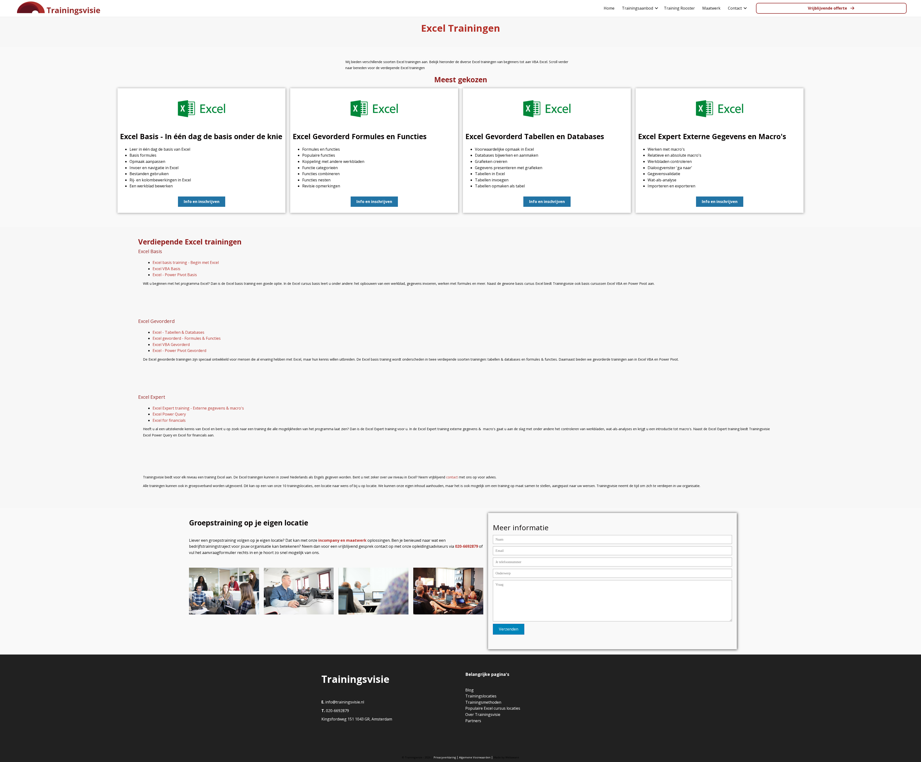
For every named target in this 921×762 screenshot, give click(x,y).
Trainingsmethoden (483, 702)
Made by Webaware (506, 757)
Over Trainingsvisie (482, 714)
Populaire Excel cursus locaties (492, 708)
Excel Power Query (169, 414)
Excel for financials (169, 420)
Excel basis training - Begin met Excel (186, 262)
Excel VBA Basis (166, 268)
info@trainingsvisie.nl (344, 702)
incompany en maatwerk (342, 540)
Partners (473, 720)
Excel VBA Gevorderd (171, 344)
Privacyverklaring (445, 757)
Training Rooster (679, 8)
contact (452, 477)
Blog (469, 690)
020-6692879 (337, 710)
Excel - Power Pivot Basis (175, 274)
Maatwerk (711, 8)
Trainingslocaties (480, 696)
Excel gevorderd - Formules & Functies (187, 338)
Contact (735, 8)
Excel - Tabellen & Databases (178, 332)
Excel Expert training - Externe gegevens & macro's (198, 408)
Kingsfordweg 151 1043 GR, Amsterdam (356, 719)
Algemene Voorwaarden (474, 757)
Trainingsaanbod (637, 8)
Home (609, 8)
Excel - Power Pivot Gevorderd (179, 350)
